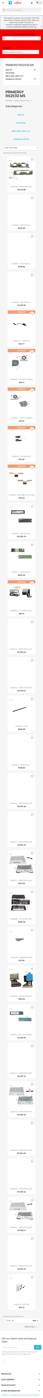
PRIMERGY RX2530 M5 (20, 65)
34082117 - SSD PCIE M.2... (21, 572)
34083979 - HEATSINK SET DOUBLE (22, 495)
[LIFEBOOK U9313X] (21, 136)
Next (36, 1320)
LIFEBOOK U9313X (13, 79)
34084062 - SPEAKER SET (21, 456)
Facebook (3, 1361)
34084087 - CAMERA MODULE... (21, 996)
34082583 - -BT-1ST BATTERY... (21, 919)
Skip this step (36, 42)
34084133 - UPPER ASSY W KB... (21, 688)
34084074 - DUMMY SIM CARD (22, 957)
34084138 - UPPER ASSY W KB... (21, 1150)
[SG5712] (21, 112)
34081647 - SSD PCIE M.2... (21, 534)
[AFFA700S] (21, 120)
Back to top (31, 1326)
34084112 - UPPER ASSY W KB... (21, 649)
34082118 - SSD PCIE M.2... (21, 765)
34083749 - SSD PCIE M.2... (21, 264)
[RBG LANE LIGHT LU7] (21, 128)
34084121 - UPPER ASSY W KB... (21, 880)
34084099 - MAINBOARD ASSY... (21, 187)
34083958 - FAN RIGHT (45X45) (21, 379)
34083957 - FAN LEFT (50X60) (21, 418)
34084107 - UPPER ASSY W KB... (21, 1227)
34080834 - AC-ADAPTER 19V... (21, 611)
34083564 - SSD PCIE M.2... (21, 225)
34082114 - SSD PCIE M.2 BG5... (21, 1035)
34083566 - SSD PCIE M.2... (21, 302)
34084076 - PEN (21, 726)
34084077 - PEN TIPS (21, 1304)
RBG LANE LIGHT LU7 (14, 76)
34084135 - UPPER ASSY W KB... (21, 803)
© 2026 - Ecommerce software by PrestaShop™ (21, 1395)
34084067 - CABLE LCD (21, 341)
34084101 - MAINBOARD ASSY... (21, 1073)
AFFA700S (10, 73)
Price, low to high (21, 147)
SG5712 (9, 70)
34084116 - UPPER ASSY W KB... (21, 1112)
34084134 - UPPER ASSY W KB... (21, 1266)
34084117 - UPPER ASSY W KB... (21, 842)
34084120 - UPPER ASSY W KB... (21, 1189)
